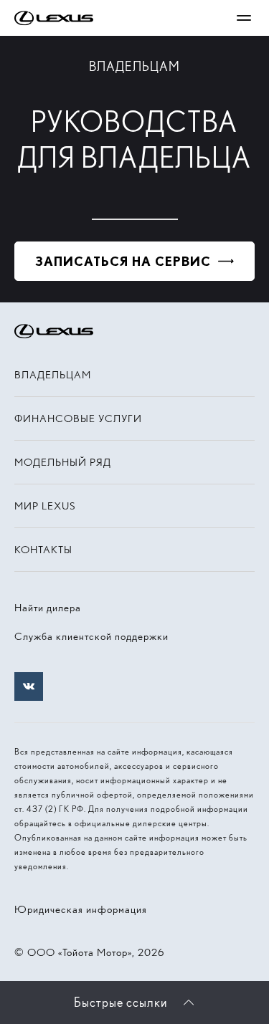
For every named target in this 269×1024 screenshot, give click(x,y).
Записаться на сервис (123, 261)
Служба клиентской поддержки (91, 636)
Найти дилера (47, 607)
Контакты (43, 549)
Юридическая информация (80, 909)
